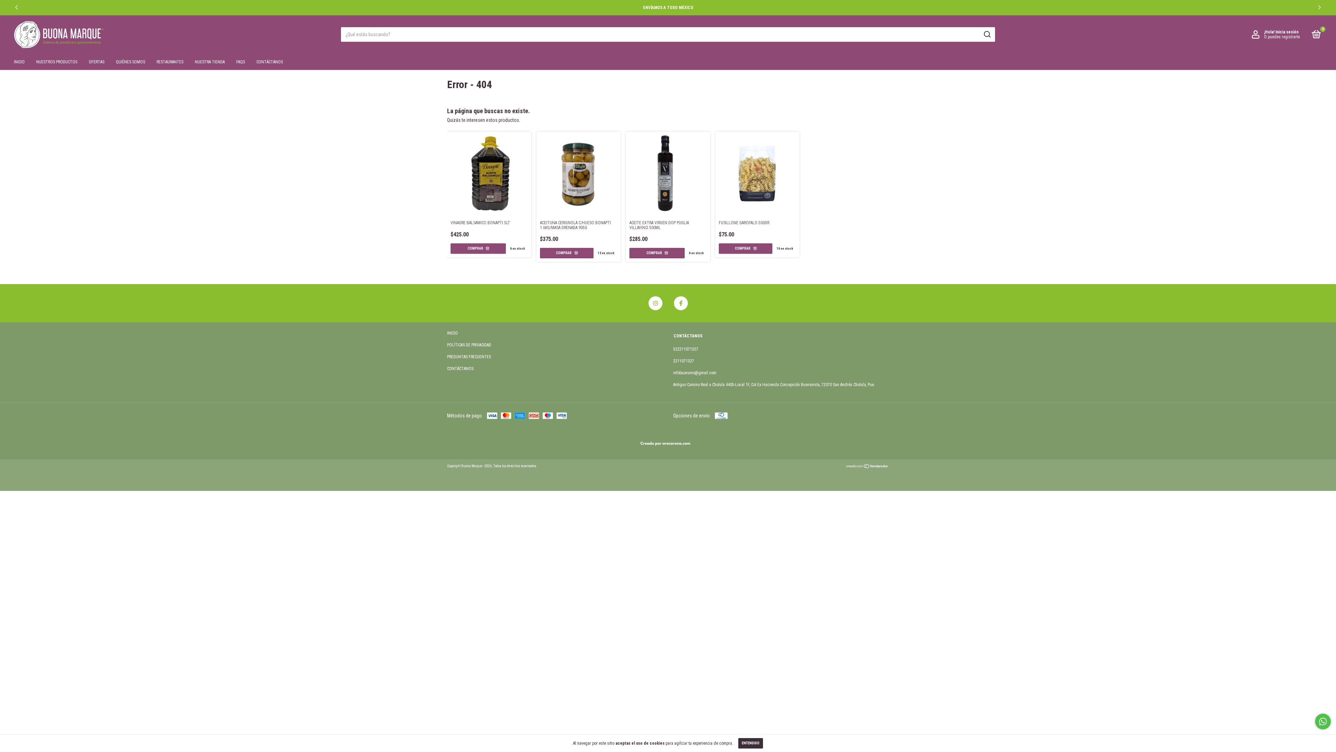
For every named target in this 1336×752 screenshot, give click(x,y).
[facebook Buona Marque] (681, 303)
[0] (1315, 36)
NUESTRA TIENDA (210, 62)
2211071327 (683, 361)
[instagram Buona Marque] (655, 303)
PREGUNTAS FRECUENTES (469, 356)
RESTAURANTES (170, 62)
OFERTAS (96, 62)
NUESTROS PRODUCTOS (56, 62)
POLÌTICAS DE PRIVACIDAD (469, 345)
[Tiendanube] (867, 467)
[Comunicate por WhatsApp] (1323, 721)
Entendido (751, 743)
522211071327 (685, 349)
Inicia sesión (1286, 32)
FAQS (240, 62)
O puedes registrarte (1282, 36)
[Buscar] (987, 34)
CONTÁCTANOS (269, 62)
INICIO (19, 62)
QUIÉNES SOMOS (130, 62)
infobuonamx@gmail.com (694, 372)
